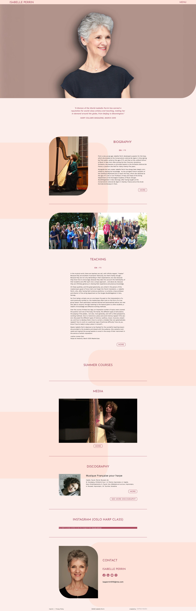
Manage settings (96, 528)
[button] (183, 2)
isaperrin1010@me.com (113, 582)
